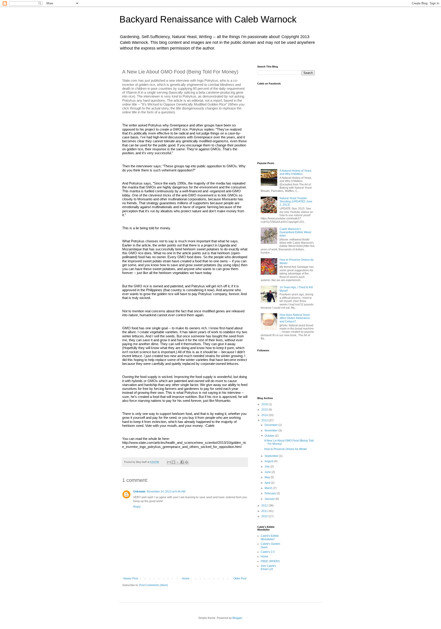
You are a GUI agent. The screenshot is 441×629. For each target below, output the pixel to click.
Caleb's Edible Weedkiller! (270, 537)
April (268, 482)
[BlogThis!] (173, 462)
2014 (265, 415)
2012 (265, 505)
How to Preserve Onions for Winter (285, 449)
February (271, 493)
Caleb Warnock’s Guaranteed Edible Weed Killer (295, 232)
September (272, 456)
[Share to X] (177, 462)
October (270, 435)
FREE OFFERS (270, 561)
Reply (137, 506)
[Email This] (169, 462)
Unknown (139, 491)
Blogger (237, 618)
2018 (265, 404)
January (270, 498)
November (271, 430)
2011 (265, 511)
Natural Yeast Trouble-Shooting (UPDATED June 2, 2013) (296, 202)
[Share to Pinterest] (186, 462)
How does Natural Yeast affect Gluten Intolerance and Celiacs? (295, 318)
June (268, 472)
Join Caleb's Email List (268, 567)
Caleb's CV (268, 552)
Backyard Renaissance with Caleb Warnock (208, 19)
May (268, 477)
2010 (265, 516)
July (267, 466)
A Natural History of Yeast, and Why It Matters (296, 172)
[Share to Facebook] (182, 462)
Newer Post (130, 578)
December (271, 425)
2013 (265, 420)
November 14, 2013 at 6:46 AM (166, 491)
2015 (265, 409)
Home (185, 578)
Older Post (239, 578)
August (269, 461)
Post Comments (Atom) (153, 585)
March (269, 488)
